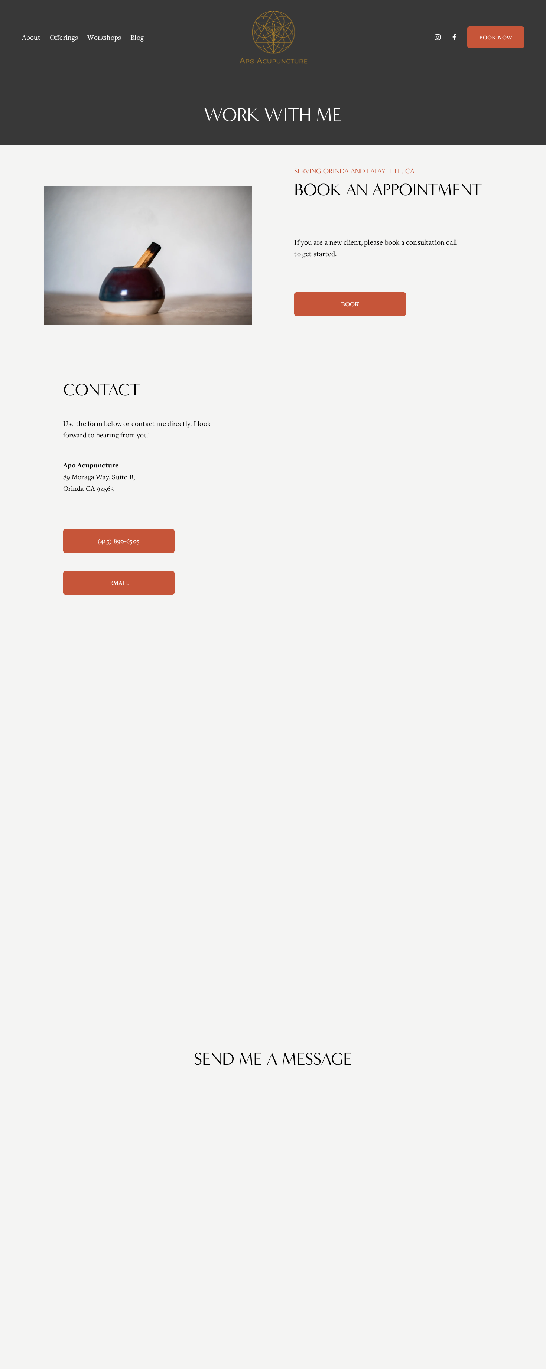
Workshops (104, 37)
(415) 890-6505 (118, 541)
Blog (137, 37)
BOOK (350, 304)
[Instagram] (437, 37)
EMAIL (119, 583)
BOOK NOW (495, 37)
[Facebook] (454, 37)
